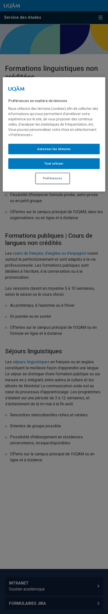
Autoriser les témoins (54, 149)
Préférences (52, 178)
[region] (54, 134)
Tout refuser (53, 163)
